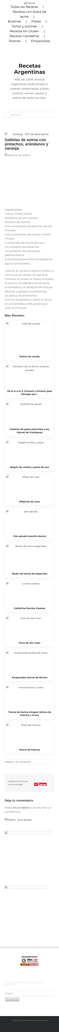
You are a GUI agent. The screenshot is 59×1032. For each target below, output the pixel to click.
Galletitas (9, 762)
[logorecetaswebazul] (29, 3)
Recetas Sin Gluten (24, 31)
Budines (14, 21)
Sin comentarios (23, 762)
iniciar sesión (22, 807)
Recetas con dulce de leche (29, 14)
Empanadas (40, 41)
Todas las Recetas (24, 7)
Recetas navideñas (24, 36)
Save (41, 784)
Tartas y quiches (24, 26)
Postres (15, 41)
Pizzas (36, 21)
